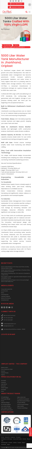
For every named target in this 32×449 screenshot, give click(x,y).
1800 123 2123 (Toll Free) (9, 315)
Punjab (19, 442)
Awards (3, 371)
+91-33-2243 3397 (8, 320)
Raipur (23, 442)
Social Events (4, 291)
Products (18, 437)
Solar (2, 391)
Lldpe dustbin (20, 406)
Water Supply (4, 387)
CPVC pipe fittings (5, 399)
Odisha (15, 442)
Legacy (3, 374)
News (2, 292)
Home (2, 437)
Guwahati (3, 444)
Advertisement (5, 300)
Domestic (3, 380)
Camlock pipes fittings (22, 404)
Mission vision (4, 367)
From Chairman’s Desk (7, 369)
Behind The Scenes (6, 298)
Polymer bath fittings (22, 408)
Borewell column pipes (7, 410)
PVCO (2, 401)
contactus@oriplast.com (9, 323)
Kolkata (10, 442)
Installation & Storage (6, 439)
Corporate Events (17, 439)
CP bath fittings (5, 397)
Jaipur (8, 444)
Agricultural (4, 384)
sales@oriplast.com (8, 326)
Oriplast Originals (5, 296)
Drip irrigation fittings (6, 408)
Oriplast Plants (4, 373)
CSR (2, 441)
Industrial (3, 382)
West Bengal (4, 442)
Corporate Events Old (6, 289)
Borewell (3, 386)
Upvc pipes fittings (5, 406)
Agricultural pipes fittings (23, 401)
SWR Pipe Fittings (5, 402)
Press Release (4, 294)
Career (24, 439)
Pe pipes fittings (21, 402)
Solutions (12, 437)
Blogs (28, 439)
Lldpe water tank (21, 397)
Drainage (3, 389)
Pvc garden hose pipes (23, 399)
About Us (7, 437)
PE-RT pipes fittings (6, 404)
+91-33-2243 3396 (8, 317)
